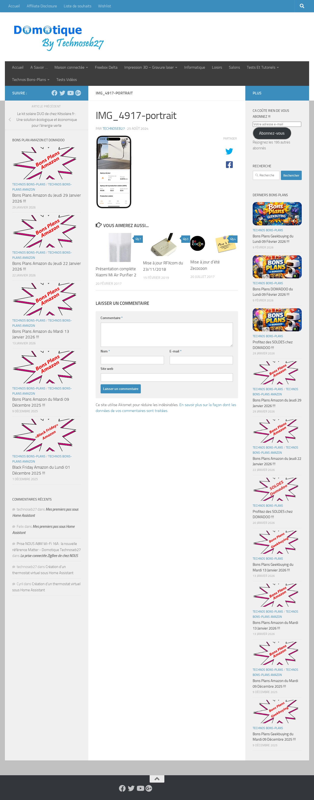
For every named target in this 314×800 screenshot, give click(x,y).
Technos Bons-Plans (29, 79)
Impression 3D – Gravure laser (149, 67)
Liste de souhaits (77, 6)
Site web (107, 369)
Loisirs (217, 67)
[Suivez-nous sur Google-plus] (78, 93)
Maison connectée (69, 67)
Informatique (194, 67)
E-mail (176, 351)
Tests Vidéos (66, 79)
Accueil (14, 6)
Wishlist (104, 6)
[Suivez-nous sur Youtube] (70, 93)
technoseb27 (114, 129)
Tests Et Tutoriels (261, 67)
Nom (105, 351)
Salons (234, 67)
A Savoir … (39, 67)
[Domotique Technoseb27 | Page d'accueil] (60, 37)
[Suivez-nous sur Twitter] (62, 93)
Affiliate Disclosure (42, 6)
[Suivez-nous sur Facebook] (54, 93)
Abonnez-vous (272, 133)
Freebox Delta (106, 67)
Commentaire (112, 318)
